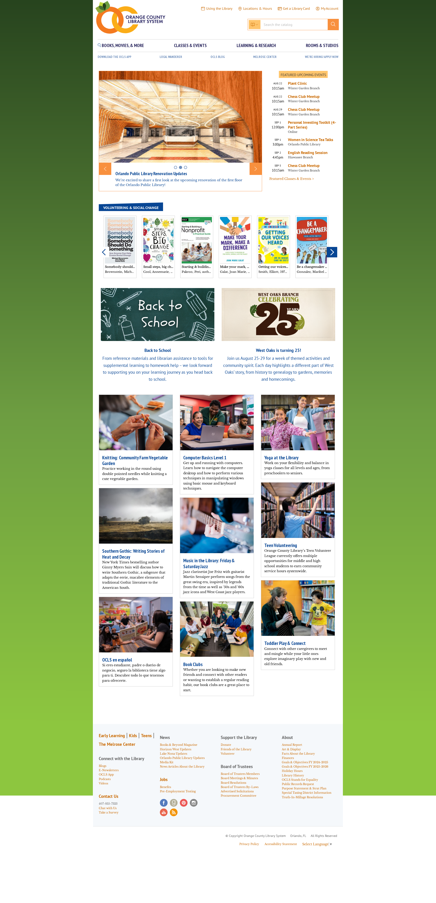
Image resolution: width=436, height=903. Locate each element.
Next (332, 252)
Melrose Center (265, 57)
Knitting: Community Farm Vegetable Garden (135, 460)
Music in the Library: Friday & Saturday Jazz (209, 563)
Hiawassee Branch (300, 157)
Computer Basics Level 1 (204, 458)
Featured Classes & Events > (291, 179)
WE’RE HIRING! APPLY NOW (321, 57)
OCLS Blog (218, 57)
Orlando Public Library (304, 144)
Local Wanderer (171, 57)
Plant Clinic (297, 83)
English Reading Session (307, 152)
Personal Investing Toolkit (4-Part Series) (312, 125)
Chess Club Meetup (304, 96)
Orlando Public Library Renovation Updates (151, 174)
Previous (104, 252)
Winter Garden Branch (304, 88)
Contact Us (108, 796)
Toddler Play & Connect (285, 643)
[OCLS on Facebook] (164, 803)
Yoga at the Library (281, 458)
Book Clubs (193, 664)
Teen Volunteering (280, 545)
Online (292, 132)
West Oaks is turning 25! (278, 350)
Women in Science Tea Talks (310, 139)
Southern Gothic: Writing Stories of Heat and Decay (133, 554)
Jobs (164, 779)
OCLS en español (117, 660)
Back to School (157, 350)
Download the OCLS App (114, 57)
